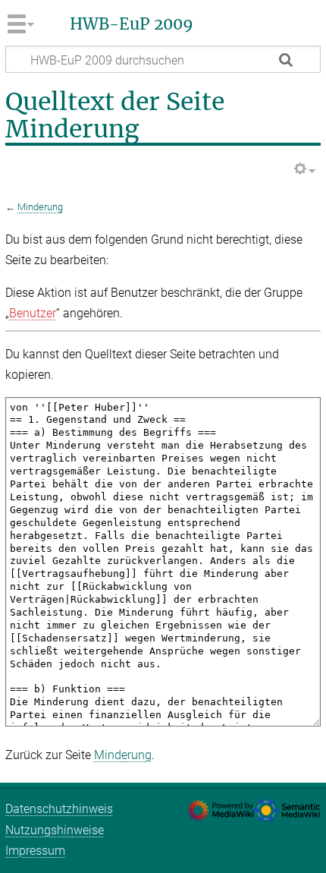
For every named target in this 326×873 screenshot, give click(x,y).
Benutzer (32, 313)
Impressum (35, 850)
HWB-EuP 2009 (131, 24)
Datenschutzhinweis (59, 809)
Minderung (40, 207)
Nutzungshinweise (54, 830)
